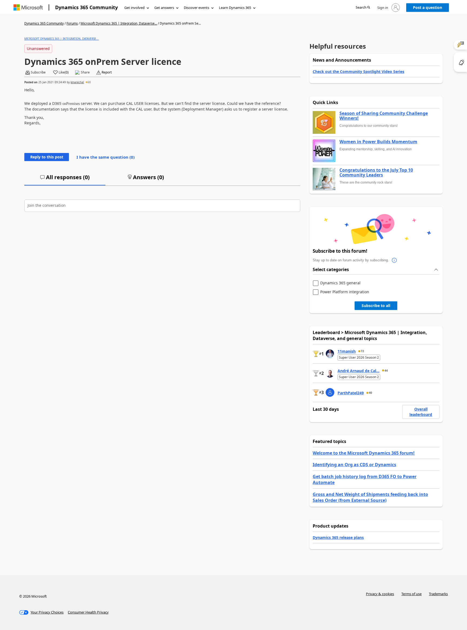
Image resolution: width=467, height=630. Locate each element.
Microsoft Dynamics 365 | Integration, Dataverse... (119, 23)
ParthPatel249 (351, 392)
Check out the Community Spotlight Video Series (358, 71)
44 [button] (386, 370)
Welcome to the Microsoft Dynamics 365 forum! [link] (364, 453)
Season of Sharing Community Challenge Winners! (383, 116)
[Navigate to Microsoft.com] (28, 7)
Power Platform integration (344, 292)
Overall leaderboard (420, 411)
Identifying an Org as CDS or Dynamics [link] (354, 465)
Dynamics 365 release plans (338, 537)
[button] (362, 8)
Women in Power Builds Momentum (378, 141)
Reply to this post (46, 156)
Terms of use (411, 593)
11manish (347, 351)
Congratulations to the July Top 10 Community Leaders (376, 172)
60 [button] (89, 82)
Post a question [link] (427, 7)
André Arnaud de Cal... (358, 370)
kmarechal (77, 82)
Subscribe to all (376, 305)
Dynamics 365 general (340, 283)
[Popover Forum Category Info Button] (394, 260)
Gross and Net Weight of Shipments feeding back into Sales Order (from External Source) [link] (370, 497)
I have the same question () (105, 157)
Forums (72, 23)
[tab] (64, 179)
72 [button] (362, 351)
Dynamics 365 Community (86, 7)
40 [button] (370, 393)
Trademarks (438, 593)
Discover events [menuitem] (196, 7)
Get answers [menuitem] (164, 7)
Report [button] (107, 72)
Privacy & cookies (380, 593)
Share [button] (85, 72)
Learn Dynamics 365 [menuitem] (235, 7)
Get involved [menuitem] (134, 7)
